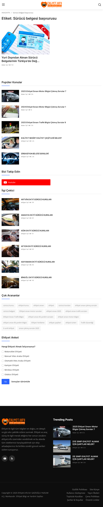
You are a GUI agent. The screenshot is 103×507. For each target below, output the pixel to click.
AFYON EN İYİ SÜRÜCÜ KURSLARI (36, 246)
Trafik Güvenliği (87, 322)
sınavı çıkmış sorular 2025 (29, 328)
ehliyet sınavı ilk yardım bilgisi (15, 322)
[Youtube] (5, 458)
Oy (5, 381)
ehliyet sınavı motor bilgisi (68, 317)
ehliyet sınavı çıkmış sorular (86, 305)
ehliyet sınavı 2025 (53, 311)
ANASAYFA (6, 12)
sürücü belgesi (9, 311)
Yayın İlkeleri (93, 493)
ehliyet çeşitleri (55, 322)
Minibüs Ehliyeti (12, 370)
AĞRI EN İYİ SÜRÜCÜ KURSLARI (35, 230)
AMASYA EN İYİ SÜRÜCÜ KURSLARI (37, 215)
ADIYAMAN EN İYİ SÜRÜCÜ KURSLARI (38, 262)
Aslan (3, 65)
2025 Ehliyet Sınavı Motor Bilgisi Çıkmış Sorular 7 (43, 91)
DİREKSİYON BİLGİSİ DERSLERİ (35, 153)
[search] (99, 5)
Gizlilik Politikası (79, 489)
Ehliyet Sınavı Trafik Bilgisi (13, 317)
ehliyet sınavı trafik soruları (76, 311)
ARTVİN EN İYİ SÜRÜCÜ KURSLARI (36, 199)
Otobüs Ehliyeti (11, 374)
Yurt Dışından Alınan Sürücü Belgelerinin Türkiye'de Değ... (20, 59)
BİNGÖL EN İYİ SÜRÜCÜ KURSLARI (36, 277)
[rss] (12, 458)
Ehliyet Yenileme (37, 322)
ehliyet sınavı (39, 305)
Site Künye (94, 489)
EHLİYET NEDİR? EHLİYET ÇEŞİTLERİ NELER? (41, 138)
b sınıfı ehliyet (8, 328)
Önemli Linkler (92, 500)
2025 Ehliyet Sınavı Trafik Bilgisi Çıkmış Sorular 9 (43, 122)
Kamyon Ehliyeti (12, 365)
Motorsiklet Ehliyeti (13, 351)
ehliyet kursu (24, 305)
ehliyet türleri (71, 322)
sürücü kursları (64, 305)
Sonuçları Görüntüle (20, 381)
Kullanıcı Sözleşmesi (76, 493)
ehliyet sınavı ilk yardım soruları (40, 317)
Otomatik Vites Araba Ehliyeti (18, 360)
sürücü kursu (8, 305)
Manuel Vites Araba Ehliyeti (17, 356)
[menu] (3, 5)
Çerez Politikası (92, 496)
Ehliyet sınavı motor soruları (30, 311)
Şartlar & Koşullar (75, 500)
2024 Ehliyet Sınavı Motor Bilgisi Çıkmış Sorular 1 (43, 107)
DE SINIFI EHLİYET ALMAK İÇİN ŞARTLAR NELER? (85, 457)
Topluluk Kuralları (75, 496)
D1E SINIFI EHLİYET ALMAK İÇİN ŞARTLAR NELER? (86, 442)
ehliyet (23, 141)
